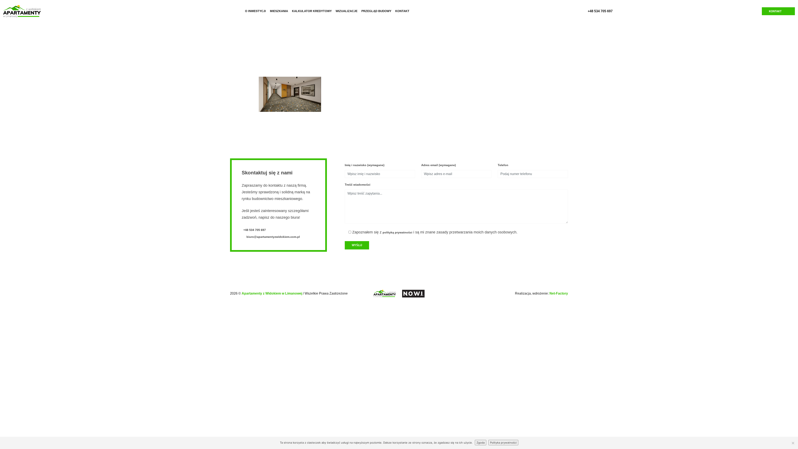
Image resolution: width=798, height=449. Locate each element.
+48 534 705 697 (600, 11)
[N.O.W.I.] (413, 293)
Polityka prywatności (503, 442)
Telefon (503, 165)
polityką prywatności (397, 232)
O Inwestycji (255, 11)
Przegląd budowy (376, 11)
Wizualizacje (346, 11)
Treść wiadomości (357, 184)
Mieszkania (279, 11)
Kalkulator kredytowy (312, 11)
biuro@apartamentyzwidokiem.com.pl (273, 236)
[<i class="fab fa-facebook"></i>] (418, 11)
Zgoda (481, 442)
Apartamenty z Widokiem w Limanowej (272, 293)
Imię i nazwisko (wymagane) (364, 165)
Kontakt (402, 11)
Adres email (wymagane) (438, 165)
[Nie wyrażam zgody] (793, 443)
